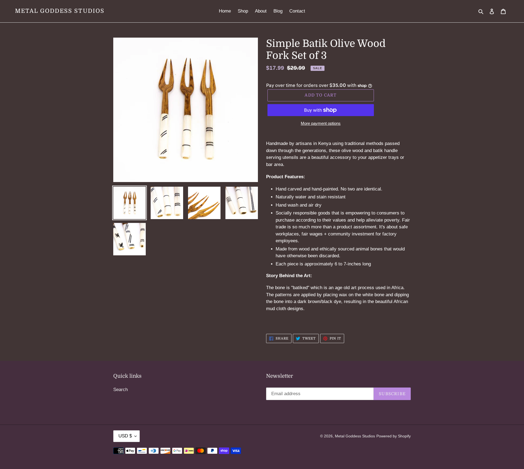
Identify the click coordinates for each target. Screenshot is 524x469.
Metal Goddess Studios (60, 11)
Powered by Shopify (393, 436)
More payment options (321, 123)
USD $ (125, 435)
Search (120, 389)
